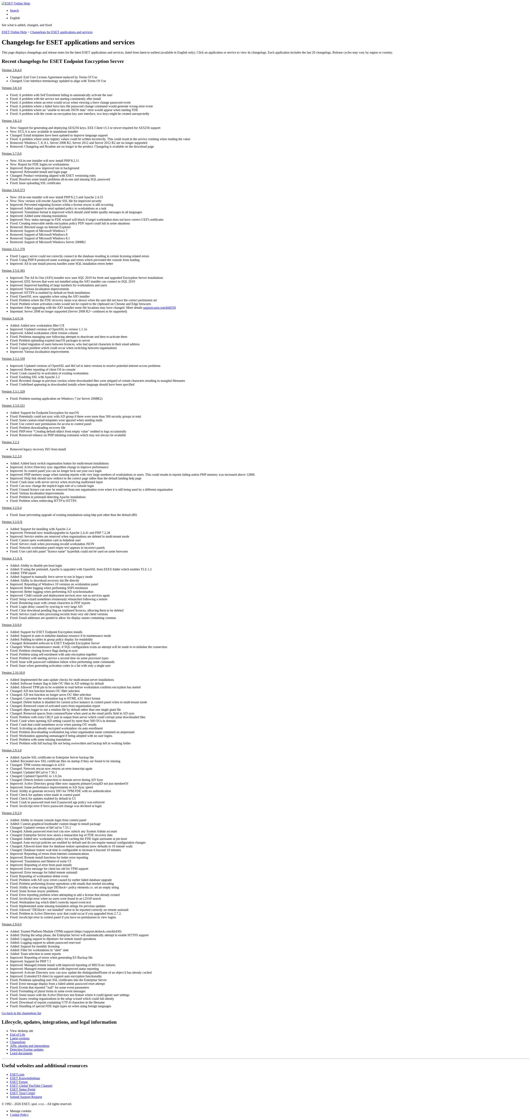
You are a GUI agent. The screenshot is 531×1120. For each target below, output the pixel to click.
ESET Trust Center (22, 1093)
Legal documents (21, 1053)
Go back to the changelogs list (21, 1013)
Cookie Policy (19, 1114)
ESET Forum (19, 1082)
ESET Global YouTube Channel (31, 1085)
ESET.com (17, 1074)
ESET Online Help (14, 32)
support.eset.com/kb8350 (159, 307)
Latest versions (19, 1038)
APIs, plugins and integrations (29, 1046)
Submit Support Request (26, 1097)
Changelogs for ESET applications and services (61, 32)
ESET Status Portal (22, 1089)
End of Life (17, 1034)
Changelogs (18, 1042)
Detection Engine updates (27, 1049)
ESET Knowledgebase (25, 1078)
